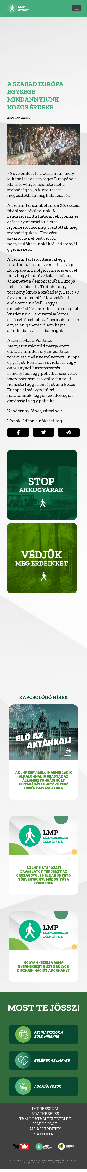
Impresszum (45, 1108)
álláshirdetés (45, 1128)
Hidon (60, 1162)
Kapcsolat (45, 1123)
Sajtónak (45, 1133)
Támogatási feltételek (45, 1118)
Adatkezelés (45, 1113)
